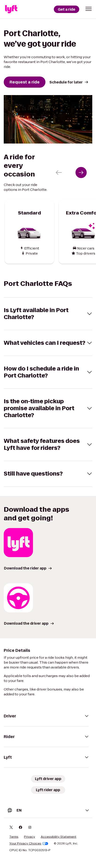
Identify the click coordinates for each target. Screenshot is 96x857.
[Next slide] (81, 172)
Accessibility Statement (58, 837)
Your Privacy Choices (25, 843)
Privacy (29, 837)
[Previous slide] (58, 172)
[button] (88, 9)
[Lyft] (11, 9)
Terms (13, 837)
